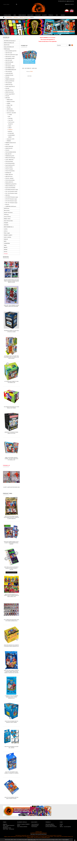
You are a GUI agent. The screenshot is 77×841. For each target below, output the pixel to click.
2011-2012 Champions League (11, 200)
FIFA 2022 (7, 88)
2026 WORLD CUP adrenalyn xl (9, 40)
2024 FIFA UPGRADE (9, 62)
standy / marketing (7, 237)
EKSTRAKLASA (8, 172)
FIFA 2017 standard (9, 168)
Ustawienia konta (34, 825)
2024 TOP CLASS (8, 60)
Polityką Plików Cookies (32, 839)
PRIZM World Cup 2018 (9, 155)
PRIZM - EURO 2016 (9, 174)
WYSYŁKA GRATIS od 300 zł (51, 826)
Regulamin (5, 824)
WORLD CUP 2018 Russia (10, 157)
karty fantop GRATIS (50, 824)
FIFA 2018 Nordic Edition (10, 163)
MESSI (5, 241)
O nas (61, 825)
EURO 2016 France (8, 176)
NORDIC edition (10, 99)
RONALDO (6, 239)
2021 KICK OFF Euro (9, 90)
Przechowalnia (34, 826)
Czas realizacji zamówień (22, 826)
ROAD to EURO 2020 (9, 146)
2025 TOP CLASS (8, 52)
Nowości (5, 251)
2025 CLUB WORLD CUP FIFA (10, 50)
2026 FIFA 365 (6, 44)
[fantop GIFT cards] (27, 810)
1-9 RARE (10, 114)
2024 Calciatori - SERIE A (10, 65)
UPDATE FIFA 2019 (8, 148)
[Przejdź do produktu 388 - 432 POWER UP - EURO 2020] (29, 58)
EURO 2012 (7, 195)
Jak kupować (5, 826)
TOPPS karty (6, 214)
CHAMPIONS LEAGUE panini (10, 206)
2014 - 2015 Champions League (11, 191)
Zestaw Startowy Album (8, 220)
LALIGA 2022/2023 (9, 73)
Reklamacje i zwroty (7, 827)
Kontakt (61, 824)
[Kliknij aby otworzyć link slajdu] (38, 27)
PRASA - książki (7, 233)
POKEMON (6, 222)
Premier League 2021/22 (10, 86)
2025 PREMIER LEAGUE (9, 58)
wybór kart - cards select (11, 112)
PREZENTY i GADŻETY (8, 235)
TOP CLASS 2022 (8, 82)
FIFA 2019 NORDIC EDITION (10, 152)
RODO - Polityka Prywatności (8, 825)
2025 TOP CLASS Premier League (11, 54)
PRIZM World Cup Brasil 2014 (10, 183)
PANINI (31, 71)
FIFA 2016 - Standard (9, 178)
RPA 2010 (7, 204)
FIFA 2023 (7, 77)
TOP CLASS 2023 (8, 71)
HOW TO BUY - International (8, 829)
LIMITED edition (10, 108)
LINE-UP (9, 127)
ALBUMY (8, 103)
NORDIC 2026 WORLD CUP (9, 42)
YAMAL (5, 245)
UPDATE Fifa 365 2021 (9, 92)
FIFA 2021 (7, 95)
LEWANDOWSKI (7, 243)
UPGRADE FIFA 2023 (9, 75)
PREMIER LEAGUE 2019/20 (10, 142)
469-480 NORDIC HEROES (11, 136)
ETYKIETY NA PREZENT (50, 825)
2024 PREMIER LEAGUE (9, 67)
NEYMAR (5, 249)
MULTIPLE (10, 131)
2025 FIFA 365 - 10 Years (10, 56)
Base (9, 116)
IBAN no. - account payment (65, 826)
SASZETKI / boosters (11, 101)
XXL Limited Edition (10, 110)
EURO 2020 (7, 97)
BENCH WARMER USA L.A (9, 226)
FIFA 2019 (7, 150)
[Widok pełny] (72, 45)
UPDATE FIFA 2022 (8, 84)
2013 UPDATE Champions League (11, 197)
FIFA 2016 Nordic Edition (10, 180)
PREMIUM (9, 140)
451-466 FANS (11, 133)
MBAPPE (5, 247)
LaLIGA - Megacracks (9, 159)
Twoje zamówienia (35, 824)
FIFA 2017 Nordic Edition (10, 170)
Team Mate (10, 118)
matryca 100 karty (7, 216)
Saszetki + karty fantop (8, 212)
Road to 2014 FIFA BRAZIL (10, 187)
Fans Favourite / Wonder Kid (11, 123)
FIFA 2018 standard (9, 161)
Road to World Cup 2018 (9, 165)
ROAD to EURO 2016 (9, 182)
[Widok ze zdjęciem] (69, 45)
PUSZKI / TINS (9, 105)
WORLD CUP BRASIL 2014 (10, 185)
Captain (9, 125)
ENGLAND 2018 (8, 153)
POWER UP (10, 129)
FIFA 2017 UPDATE (8, 167)
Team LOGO (10, 120)
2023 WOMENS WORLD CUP (10, 69)
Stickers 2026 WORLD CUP (9, 46)
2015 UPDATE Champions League (11, 189)
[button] (29, 76)
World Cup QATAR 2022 (9, 80)
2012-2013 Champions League (11, 198)
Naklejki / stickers (7, 218)
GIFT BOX (9, 107)
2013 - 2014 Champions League (11, 193)
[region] (38, 27)
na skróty (5, 228)
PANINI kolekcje (7, 48)
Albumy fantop (6, 210)
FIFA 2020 (7, 144)
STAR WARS (6, 224)
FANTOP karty (6, 208)
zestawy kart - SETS (10, 138)
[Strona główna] (38, 7)
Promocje (5, 253)
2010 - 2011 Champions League (11, 202)
